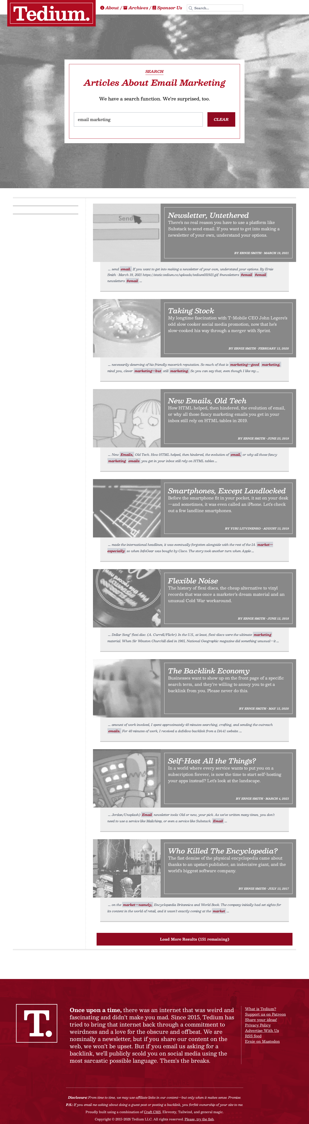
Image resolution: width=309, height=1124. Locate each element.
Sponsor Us (169, 7)
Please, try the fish (199, 1119)
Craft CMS (152, 1111)
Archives (138, 7)
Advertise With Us (262, 1030)
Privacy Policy (258, 1025)
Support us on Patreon (265, 1014)
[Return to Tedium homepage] (51, 13)
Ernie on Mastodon (262, 1041)
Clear (221, 119)
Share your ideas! (261, 1020)
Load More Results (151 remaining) (194, 939)
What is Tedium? (260, 1009)
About (112, 7)
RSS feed (253, 1036)
